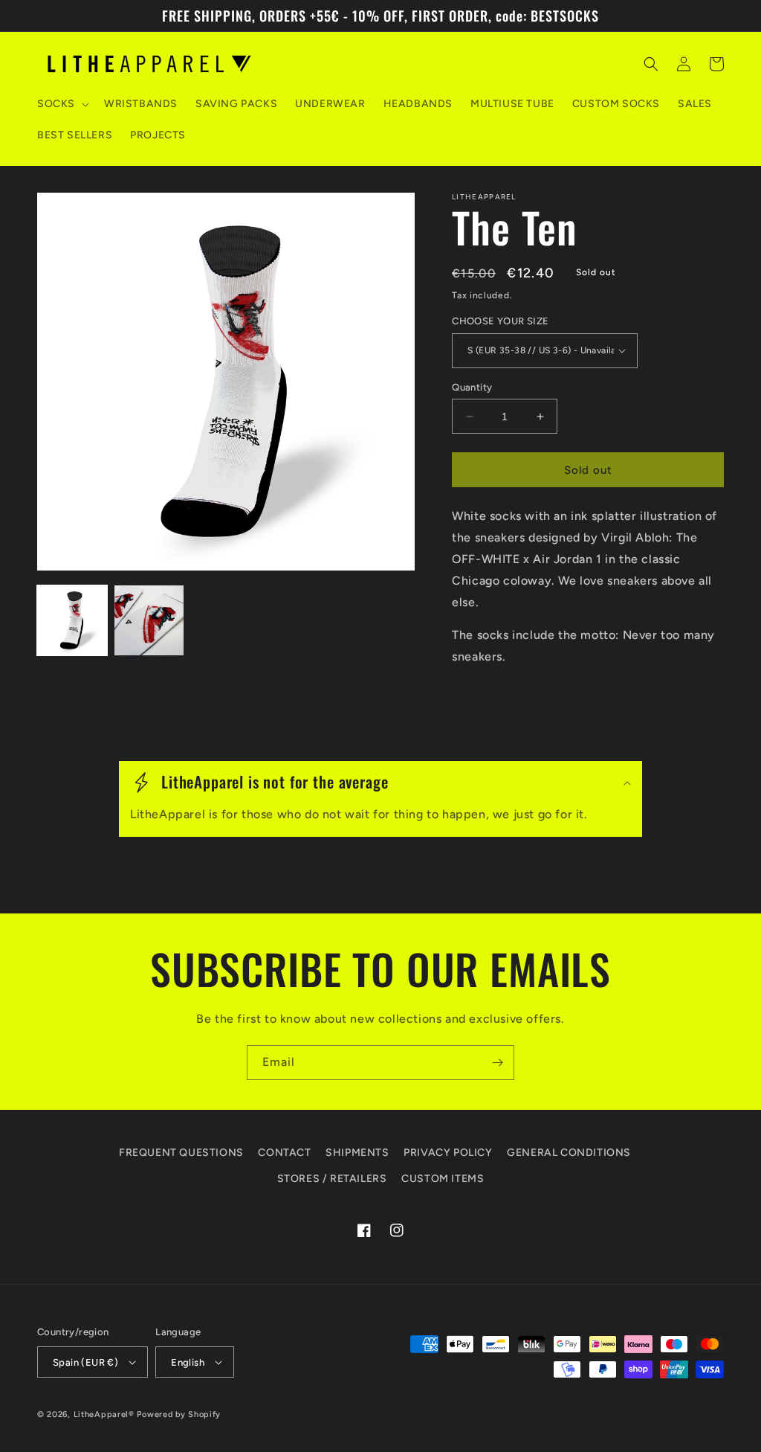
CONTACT (284, 1152)
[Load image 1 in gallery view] (72, 620)
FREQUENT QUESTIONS (181, 1152)
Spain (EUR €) (85, 1362)
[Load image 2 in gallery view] (149, 620)
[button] (61, 104)
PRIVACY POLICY (448, 1152)
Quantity (472, 387)
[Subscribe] (497, 1062)
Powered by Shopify (179, 1414)
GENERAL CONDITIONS (569, 1152)
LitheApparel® (104, 1414)
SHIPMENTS (357, 1152)
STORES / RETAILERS (332, 1178)
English (187, 1362)
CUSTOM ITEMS (442, 1178)
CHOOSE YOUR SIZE (500, 321)
